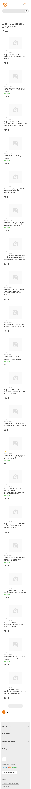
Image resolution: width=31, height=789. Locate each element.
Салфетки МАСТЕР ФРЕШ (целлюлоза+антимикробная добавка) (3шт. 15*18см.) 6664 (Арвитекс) (15, 123)
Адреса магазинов (9, 772)
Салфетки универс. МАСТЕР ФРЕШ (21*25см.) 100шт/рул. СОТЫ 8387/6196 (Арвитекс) (14, 559)
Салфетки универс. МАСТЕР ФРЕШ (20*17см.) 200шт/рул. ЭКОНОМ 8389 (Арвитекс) (15, 90)
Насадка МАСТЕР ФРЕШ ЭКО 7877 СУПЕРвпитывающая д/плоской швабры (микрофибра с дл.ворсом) (14, 257)
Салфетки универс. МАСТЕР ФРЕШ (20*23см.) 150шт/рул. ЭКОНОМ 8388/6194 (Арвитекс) (14, 525)
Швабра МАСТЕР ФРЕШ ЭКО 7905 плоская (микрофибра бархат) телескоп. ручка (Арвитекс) (14, 224)
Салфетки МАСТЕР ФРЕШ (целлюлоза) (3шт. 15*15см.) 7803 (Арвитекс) (14, 157)
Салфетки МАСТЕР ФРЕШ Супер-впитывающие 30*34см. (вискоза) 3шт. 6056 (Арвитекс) (14, 391)
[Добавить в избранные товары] (25, 38)
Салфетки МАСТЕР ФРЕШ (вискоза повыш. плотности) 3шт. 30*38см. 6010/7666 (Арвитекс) (14, 457)
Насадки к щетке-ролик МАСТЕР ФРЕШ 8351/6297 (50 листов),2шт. (14, 325)
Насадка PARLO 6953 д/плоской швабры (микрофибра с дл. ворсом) (15, 591)
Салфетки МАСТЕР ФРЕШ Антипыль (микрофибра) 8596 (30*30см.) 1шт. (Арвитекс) (15, 56)
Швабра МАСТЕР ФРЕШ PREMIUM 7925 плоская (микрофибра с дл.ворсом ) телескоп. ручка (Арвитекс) (14, 292)
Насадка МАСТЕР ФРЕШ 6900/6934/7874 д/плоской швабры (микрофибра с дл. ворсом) (15, 691)
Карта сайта (5, 786)
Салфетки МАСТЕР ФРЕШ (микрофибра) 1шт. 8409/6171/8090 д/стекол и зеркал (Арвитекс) (14, 358)
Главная (4, 19)
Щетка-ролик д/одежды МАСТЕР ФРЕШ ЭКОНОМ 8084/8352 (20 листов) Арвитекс (14, 190)
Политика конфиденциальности (10, 783)
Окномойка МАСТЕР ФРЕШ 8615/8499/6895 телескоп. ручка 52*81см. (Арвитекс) (13, 624)
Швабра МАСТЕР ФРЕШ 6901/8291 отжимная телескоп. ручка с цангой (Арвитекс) (14, 658)
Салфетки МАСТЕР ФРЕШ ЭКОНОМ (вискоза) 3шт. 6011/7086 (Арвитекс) (15, 424)
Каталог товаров (12, 19)
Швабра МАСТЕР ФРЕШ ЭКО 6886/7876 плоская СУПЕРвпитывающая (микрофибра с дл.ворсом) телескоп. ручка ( (15, 491)
